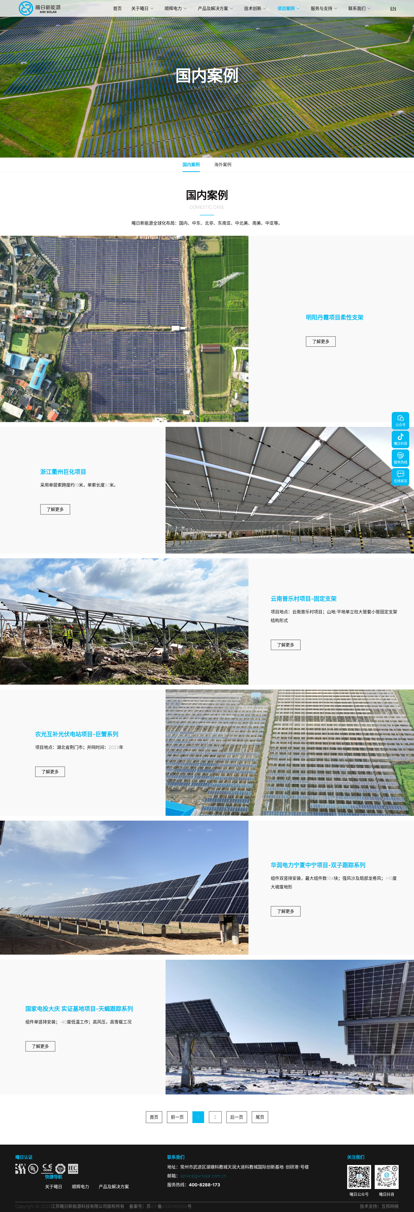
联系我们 (357, 8)
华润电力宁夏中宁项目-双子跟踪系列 (318, 865)
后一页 (236, 1117)
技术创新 (252, 8)
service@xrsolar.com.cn (203, 1175)
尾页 (260, 1117)
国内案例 (191, 164)
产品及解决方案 (213, 8)
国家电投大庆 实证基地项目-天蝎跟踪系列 (79, 1008)
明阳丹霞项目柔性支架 (334, 317)
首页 (117, 8)
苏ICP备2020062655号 (169, 1206)
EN (393, 8)
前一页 (177, 1117)
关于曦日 (140, 8)
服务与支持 (321, 8)
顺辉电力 (173, 8)
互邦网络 (390, 1206)
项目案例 (286, 8)
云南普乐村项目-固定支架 (304, 598)
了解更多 (320, 341)
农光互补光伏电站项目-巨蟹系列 (76, 734)
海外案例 (222, 164)
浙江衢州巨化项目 (63, 471)
